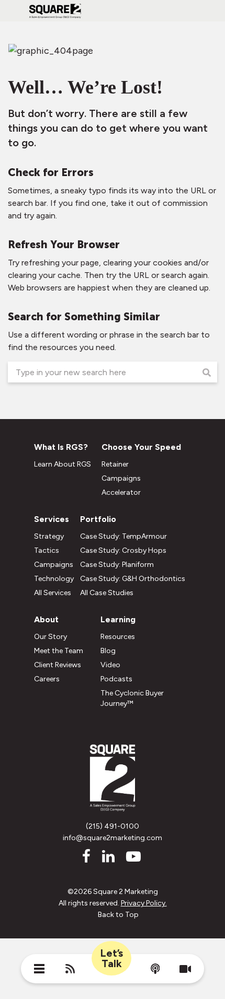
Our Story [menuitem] (50, 636)
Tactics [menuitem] (46, 550)
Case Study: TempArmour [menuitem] (123, 536)
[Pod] (155, 971)
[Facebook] (84, 856)
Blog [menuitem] (108, 650)
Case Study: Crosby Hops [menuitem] (123, 550)
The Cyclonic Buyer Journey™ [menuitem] (132, 698)
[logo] (55, 15)
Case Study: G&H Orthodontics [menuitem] (132, 578)
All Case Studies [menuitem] (106, 592)
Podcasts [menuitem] (116, 679)
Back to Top (118, 914)
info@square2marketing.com (112, 837)
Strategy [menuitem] (49, 536)
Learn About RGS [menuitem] (62, 464)
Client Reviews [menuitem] (57, 664)
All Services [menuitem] (52, 592)
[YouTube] (131, 856)
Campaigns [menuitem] (121, 478)
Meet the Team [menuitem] (58, 650)
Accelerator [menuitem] (121, 492)
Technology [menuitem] (54, 578)
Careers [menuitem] (47, 679)
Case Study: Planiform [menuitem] (117, 564)
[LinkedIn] (106, 856)
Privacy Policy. (144, 903)
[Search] (207, 373)
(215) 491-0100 (112, 826)
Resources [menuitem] (117, 636)
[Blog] (70, 970)
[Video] (185, 969)
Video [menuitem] (110, 664)
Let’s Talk (111, 958)
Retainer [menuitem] (115, 464)
